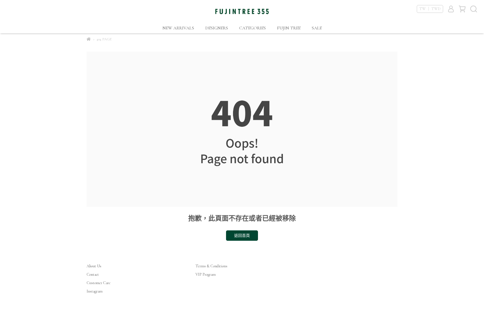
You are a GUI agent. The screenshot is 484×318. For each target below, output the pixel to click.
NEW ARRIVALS (178, 28)
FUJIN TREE (289, 28)
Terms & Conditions (211, 266)
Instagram (95, 291)
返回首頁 (242, 235)
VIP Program (206, 274)
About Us (94, 266)
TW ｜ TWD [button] (430, 8)
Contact (93, 274)
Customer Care (99, 282)
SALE (317, 28)
